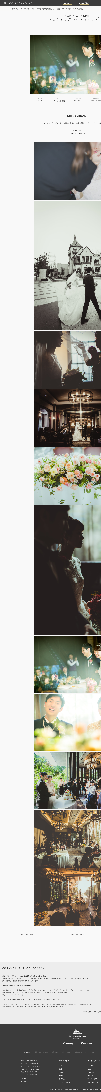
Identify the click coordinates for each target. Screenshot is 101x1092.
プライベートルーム (93, 1075)
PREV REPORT (27, 934)
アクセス (23, 1081)
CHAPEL (77, 101)
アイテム (62, 1079)
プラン (61, 1065)
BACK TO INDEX (77, 934)
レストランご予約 (92, 1082)
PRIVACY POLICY (56, 1089)
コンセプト (67, 3)
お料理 (61, 1075)
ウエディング (64, 1061)
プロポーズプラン (92, 1079)
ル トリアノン (91, 1065)
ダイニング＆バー (84, 3)
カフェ (89, 1069)
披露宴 (61, 1072)
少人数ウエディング (65, 1082)
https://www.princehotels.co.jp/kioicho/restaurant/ (19, 995)
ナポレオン (90, 1072)
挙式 (60, 1069)
